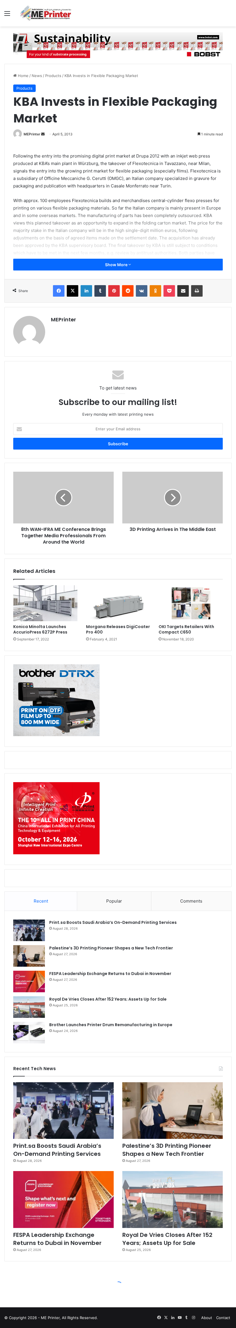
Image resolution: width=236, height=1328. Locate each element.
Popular (114, 901)
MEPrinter (32, 134)
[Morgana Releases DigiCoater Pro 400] (118, 603)
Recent (41, 901)
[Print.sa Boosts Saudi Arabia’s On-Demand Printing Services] (29, 930)
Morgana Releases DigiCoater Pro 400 (118, 629)
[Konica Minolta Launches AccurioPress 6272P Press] (45, 603)
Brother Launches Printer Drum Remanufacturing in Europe (110, 1025)
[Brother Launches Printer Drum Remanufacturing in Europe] (29, 1032)
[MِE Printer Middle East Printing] (47, 13)
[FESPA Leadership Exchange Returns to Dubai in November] (29, 981)
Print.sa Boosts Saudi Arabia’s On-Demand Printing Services (113, 922)
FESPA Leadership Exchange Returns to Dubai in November (110, 973)
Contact (223, 1317)
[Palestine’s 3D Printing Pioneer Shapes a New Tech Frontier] (29, 956)
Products (53, 75)
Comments (191, 901)
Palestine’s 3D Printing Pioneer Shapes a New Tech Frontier (111, 948)
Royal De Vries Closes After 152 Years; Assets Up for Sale (108, 999)
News (37, 75)
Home (22, 75)
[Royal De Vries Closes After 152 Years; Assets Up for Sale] (29, 1007)
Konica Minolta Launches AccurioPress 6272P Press (40, 629)
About (206, 1317)
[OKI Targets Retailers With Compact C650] (191, 603)
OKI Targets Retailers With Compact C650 (186, 629)
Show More (116, 264)
